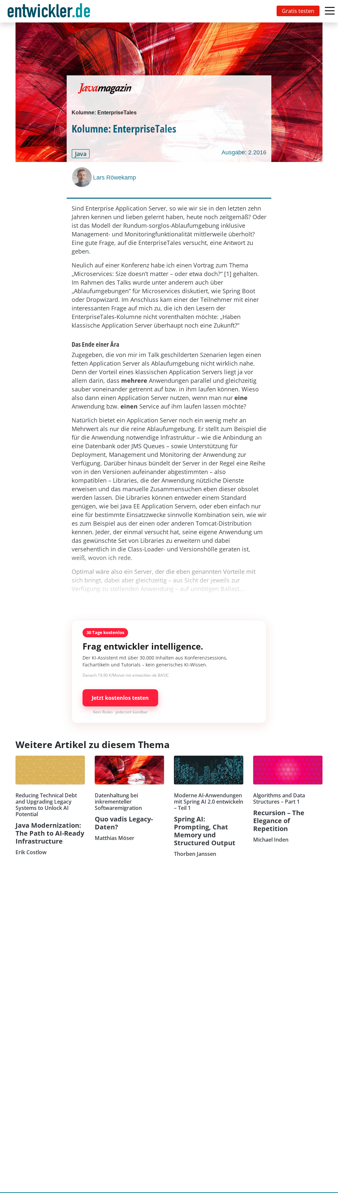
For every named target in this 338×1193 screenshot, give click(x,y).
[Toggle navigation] (50, 11)
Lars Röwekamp (114, 177)
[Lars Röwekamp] (82, 177)
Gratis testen (298, 11)
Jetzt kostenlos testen (120, 697)
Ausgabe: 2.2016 (243, 152)
